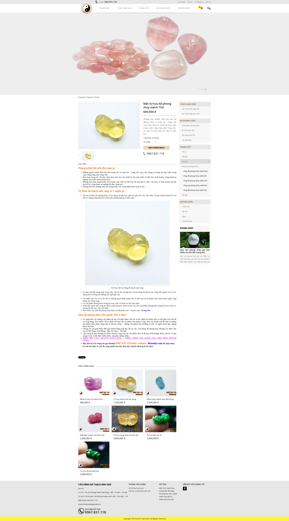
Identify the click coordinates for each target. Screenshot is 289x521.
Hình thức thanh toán (167, 488)
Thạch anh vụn (124, 8)
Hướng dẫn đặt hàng (166, 491)
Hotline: (101, 2)
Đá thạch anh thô (188, 135)
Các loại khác (187, 140)
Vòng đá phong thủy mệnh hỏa (195, 190)
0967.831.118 (111, 2)
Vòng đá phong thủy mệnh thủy (195, 171)
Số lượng (146, 142)
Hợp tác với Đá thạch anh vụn (139, 491)
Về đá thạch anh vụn (136, 488)
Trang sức (143, 8)
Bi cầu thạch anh (188, 130)
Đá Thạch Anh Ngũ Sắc (190, 109)
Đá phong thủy (163, 8)
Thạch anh (186, 206)
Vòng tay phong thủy (190, 166)
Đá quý (184, 195)
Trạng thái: (147, 138)
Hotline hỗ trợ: (93, 509)
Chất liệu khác (187, 221)
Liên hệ (208, 2)
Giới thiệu (181, 2)
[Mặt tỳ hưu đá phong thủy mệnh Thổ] (109, 125)
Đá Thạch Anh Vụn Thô (190, 114)
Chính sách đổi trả (165, 496)
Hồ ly (184, 152)
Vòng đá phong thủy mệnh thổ (195, 176)
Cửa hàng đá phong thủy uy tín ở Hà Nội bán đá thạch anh (195, 251)
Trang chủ (104, 8)
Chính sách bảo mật (166, 499)
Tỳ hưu (96, 97)
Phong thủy (199, 2)
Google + (185, 488)
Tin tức (189, 2)
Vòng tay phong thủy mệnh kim (195, 185)
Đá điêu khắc (184, 8)
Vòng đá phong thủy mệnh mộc (195, 180)
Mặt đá (184, 156)
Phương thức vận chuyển (168, 494)
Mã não (185, 211)
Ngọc (184, 216)
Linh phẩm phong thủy (190, 125)
